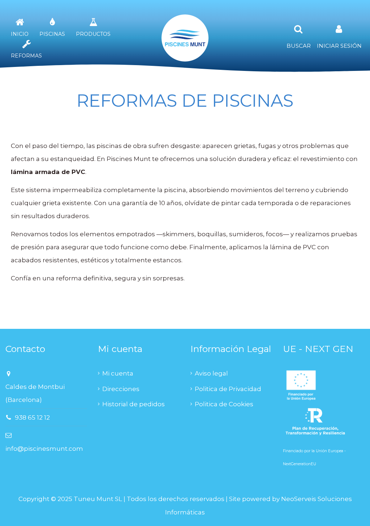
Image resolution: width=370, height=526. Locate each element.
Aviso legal (211, 373)
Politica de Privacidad (228, 389)
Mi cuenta (117, 373)
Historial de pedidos (133, 404)
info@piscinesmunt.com (44, 448)
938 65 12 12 (32, 417)
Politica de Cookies (224, 404)
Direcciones (120, 389)
